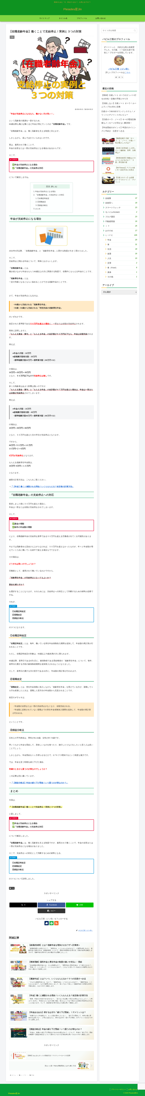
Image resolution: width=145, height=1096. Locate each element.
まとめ (37, 209)
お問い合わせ (132, 1089)
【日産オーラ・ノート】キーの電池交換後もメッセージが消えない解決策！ (118, 121)
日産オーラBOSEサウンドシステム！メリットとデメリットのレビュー (118, 113)
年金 (12, 888)
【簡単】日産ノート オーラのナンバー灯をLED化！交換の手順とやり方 (118, 97)
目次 (48, 186)
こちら (127, 72)
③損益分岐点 (42, 205)
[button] (51, 910)
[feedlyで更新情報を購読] (51, 923)
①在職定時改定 (43, 198)
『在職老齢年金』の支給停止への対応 (49, 195)
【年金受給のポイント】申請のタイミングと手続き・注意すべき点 (118, 129)
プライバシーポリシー (118, 1089)
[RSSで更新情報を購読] (56, 923)
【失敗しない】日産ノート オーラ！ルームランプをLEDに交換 (118, 105)
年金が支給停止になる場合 (45, 191)
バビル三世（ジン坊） (119, 69)
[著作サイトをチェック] (46, 923)
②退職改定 (41, 202)
